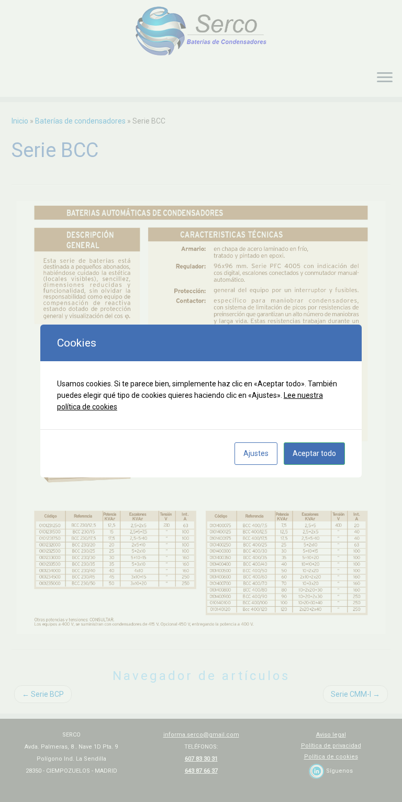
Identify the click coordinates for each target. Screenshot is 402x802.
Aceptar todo (314, 453)
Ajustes (256, 453)
